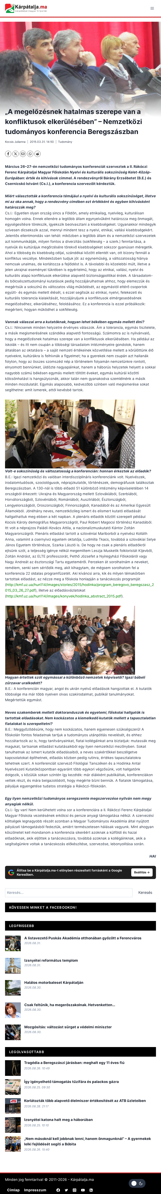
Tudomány (65, 141)
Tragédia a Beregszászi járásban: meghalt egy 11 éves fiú (74, 1063)
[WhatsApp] (30, 154)
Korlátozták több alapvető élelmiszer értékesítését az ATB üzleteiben (85, 1101)
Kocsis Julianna (15, 141)
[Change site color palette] (137, 1183)
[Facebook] (8, 154)
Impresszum (35, 1190)
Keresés (145, 892)
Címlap (13, 1190)
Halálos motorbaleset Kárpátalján (53, 982)
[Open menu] (152, 8)
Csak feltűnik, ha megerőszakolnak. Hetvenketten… (70, 1005)
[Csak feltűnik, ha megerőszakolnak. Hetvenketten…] (13, 1010)
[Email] (23, 154)
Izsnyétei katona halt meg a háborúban (58, 1120)
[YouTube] (82, 1190)
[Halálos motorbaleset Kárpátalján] (13, 988)
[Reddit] (37, 154)
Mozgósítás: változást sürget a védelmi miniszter (68, 1027)
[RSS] (91, 1190)
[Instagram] (74, 1190)
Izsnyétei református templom (51, 960)
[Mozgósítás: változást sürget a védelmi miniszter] (13, 1032)
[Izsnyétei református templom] (13, 966)
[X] (15, 154)
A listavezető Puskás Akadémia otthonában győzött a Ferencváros (83, 938)
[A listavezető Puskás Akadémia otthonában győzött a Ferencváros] (13, 943)
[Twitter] (66, 1190)
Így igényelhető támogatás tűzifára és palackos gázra (71, 1082)
